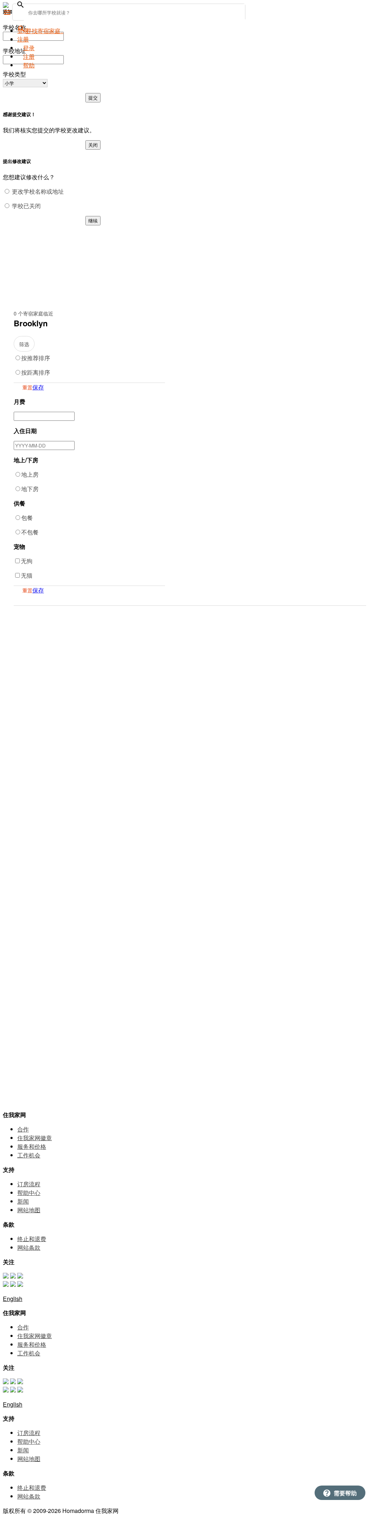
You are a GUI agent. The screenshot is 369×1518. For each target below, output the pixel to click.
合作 (23, 1129)
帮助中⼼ (28, 1192)
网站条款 (28, 1247)
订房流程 (28, 1184)
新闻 (23, 1201)
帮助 (29, 65)
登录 (23, 30)
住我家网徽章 (34, 1138)
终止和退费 (31, 1239)
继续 (93, 220)
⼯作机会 (28, 1155)
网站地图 (28, 1210)
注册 (29, 56)
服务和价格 (31, 1146)
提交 (93, 97)
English (12, 1298)
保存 (38, 387)
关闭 (93, 144)
